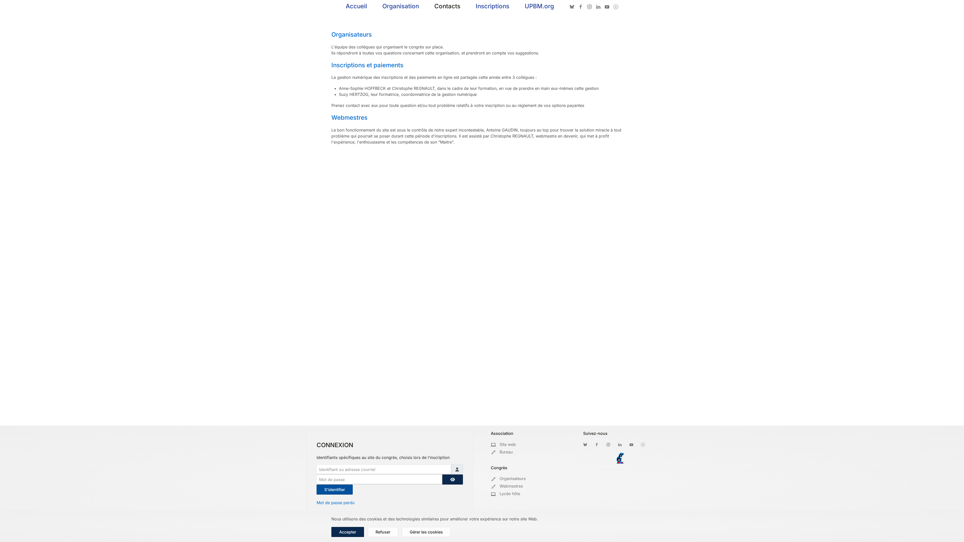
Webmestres (349, 117)
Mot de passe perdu (335, 502)
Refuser (383, 531)
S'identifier (334, 489)
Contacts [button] (447, 6)
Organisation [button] (400, 6)
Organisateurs (351, 34)
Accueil (356, 6)
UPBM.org (539, 6)
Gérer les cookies (426, 531)
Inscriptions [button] (492, 6)
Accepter (347, 531)
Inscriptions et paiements (367, 65)
